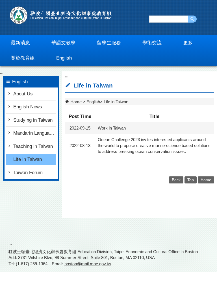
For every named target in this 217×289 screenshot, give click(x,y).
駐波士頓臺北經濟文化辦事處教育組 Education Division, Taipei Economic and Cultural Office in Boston (60, 15)
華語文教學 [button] (63, 42)
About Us (23, 94)
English (93, 101)
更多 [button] (188, 42)
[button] (192, 19)
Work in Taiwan (112, 128)
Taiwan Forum (28, 172)
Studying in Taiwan (33, 120)
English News (27, 107)
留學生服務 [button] (109, 42)
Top (190, 180)
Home (76, 101)
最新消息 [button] (20, 42)
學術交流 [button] (152, 42)
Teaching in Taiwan (33, 146)
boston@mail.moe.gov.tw (87, 263)
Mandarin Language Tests (34, 133)
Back (176, 180)
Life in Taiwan (27, 159)
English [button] (64, 58)
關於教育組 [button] (23, 58)
